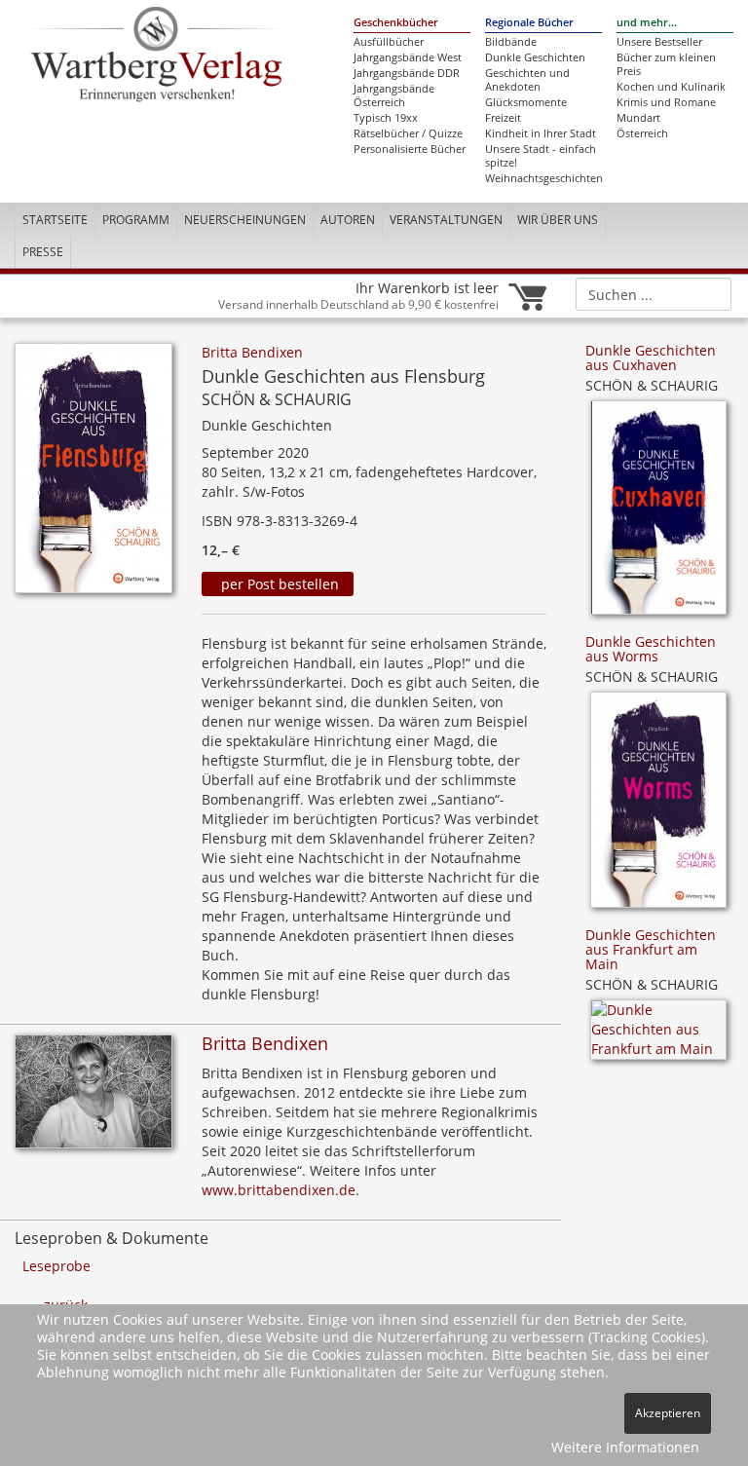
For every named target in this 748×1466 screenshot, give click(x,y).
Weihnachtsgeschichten (543, 178)
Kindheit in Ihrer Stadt (540, 133)
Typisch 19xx (386, 118)
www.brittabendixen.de (278, 1190)
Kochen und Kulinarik (671, 87)
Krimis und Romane (666, 102)
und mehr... (647, 22)
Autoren (347, 219)
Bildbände (511, 42)
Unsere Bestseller (659, 42)
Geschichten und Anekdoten (527, 80)
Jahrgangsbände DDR (407, 73)
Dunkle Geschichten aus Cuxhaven (650, 357)
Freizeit (503, 118)
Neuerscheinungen (245, 219)
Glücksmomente (526, 102)
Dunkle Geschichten (535, 57)
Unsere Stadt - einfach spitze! (540, 155)
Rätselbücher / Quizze (408, 133)
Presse (42, 252)
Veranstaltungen (446, 219)
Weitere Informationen (625, 1447)
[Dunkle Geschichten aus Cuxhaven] (658, 514)
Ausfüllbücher (389, 42)
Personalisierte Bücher (410, 149)
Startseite (55, 219)
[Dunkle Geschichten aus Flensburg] (93, 474)
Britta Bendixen (252, 352)
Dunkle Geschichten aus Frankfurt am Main (650, 949)
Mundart (638, 118)
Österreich (642, 133)
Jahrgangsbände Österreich (394, 95)
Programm (135, 219)
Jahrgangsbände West (408, 57)
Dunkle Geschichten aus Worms (650, 648)
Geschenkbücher (396, 22)
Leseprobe (56, 1266)
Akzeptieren (667, 1413)
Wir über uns (557, 219)
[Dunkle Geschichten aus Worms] (658, 806)
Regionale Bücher (529, 22)
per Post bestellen (278, 584)
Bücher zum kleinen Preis (666, 64)
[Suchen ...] (710, 293)
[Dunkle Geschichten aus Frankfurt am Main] (658, 1036)
